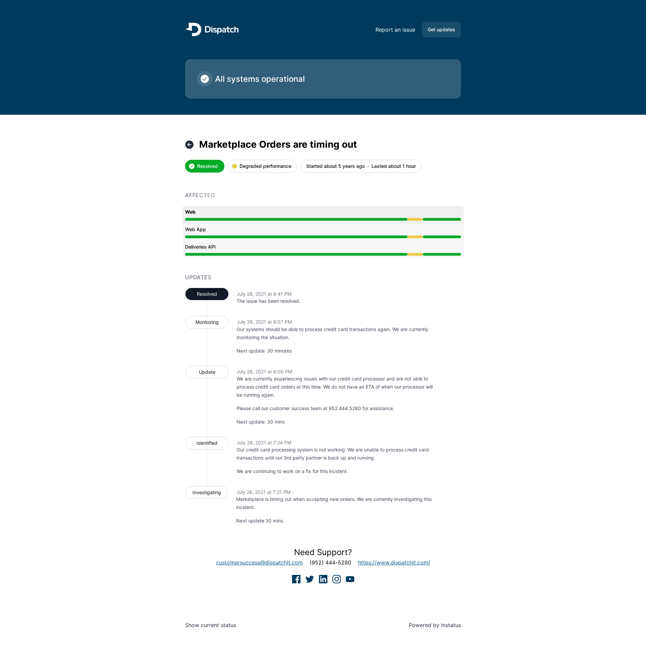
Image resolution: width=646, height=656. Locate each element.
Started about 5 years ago (335, 166)
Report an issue (395, 29)
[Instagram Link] (337, 578)
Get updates (441, 29)
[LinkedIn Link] (324, 578)
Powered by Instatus (435, 625)
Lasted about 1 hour (393, 166)
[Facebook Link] (297, 578)
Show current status (210, 625)
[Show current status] (189, 145)
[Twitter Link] (311, 578)
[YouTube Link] (350, 578)
